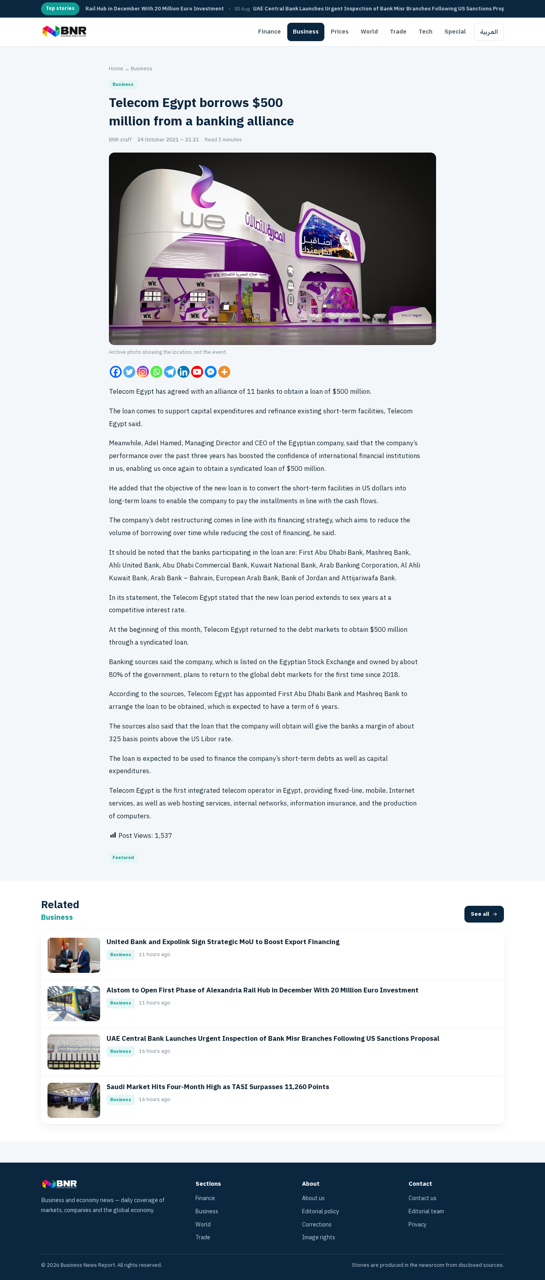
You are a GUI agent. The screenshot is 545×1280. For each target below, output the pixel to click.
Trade (398, 31)
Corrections (317, 1224)
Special (455, 31)
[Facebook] (116, 372)
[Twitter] (129, 372)
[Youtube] (197, 372)
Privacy (418, 1224)
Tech (425, 31)
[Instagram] (143, 372)
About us (313, 1198)
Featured (123, 857)
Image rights (318, 1237)
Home (116, 68)
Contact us (422, 1198)
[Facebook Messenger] (211, 372)
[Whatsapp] (156, 372)
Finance (269, 31)
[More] (224, 372)
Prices (340, 31)
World (369, 31)
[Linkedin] (184, 372)
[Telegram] (170, 372)
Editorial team (426, 1211)
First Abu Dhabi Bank (331, 553)
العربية (489, 32)
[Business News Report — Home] (63, 32)
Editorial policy (320, 1211)
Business (306, 31)
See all (480, 914)
